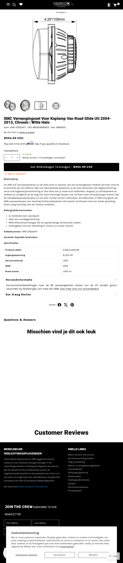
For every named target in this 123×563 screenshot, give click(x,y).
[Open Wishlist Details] (21, 4)
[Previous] (8, 55)
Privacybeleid (67, 546)
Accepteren (60, 555)
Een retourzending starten (81, 458)
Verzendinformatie (19, 279)
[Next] (114, 55)
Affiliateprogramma (78, 472)
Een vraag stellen (18, 294)
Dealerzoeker (74, 476)
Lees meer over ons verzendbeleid (79, 288)
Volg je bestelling (76, 462)
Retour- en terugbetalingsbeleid (84, 465)
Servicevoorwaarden (78, 487)
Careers (72, 483)
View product (30, 415)
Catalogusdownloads (78, 479)
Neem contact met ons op (81, 454)
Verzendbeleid (75, 469)
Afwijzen (93, 555)
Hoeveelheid (11, 150)
